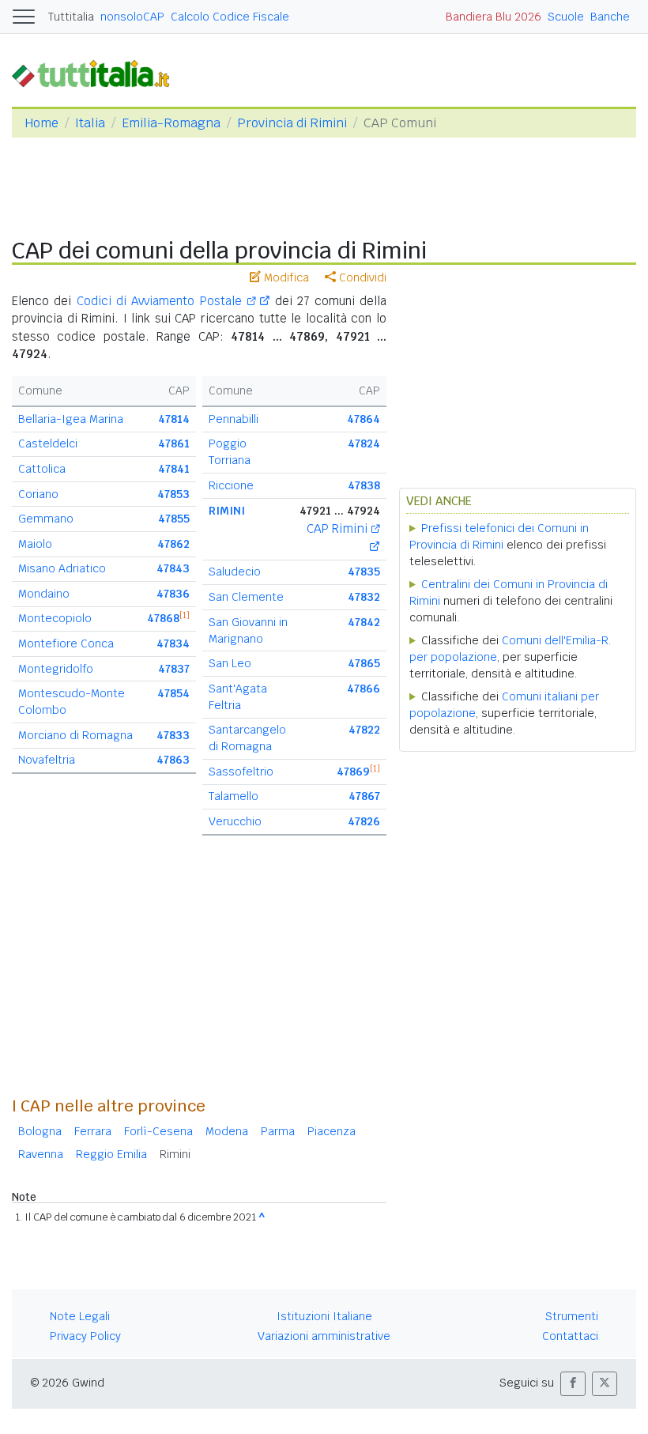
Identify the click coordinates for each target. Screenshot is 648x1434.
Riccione (231, 485)
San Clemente (246, 597)
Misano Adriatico (62, 568)
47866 (363, 688)
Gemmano (45, 518)
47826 (364, 821)
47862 (173, 544)
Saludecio (235, 571)
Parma (278, 1131)
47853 (173, 494)
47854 (173, 693)
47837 (174, 669)
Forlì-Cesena (158, 1131)
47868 (163, 618)
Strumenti (571, 1316)
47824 (364, 443)
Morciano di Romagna (75, 735)
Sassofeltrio (241, 771)
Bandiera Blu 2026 (493, 16)
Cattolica (42, 469)
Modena (226, 1131)
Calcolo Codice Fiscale (230, 16)
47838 (364, 485)
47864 (363, 419)
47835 (364, 571)
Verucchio (235, 821)
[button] (573, 1384)
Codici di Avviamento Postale (162, 300)
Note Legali (80, 1316)
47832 (364, 597)
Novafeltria (46, 760)
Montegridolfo (55, 669)
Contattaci (570, 1336)
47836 (173, 594)
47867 (364, 796)
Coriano (38, 494)
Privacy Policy (85, 1336)
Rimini (175, 1154)
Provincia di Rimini (292, 123)
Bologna (40, 1131)
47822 (364, 730)
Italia (90, 123)
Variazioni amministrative (324, 1336)
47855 (174, 518)
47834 (173, 643)
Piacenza (331, 1131)
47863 (173, 760)
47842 (364, 622)
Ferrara (92, 1131)
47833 (173, 735)
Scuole (566, 16)
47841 (174, 469)
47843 (173, 568)
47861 (174, 443)
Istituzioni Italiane (324, 1316)
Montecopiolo (55, 618)
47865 (364, 663)
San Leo (230, 663)
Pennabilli (233, 419)
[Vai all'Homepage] (97, 73)
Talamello (233, 796)
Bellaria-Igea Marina (70, 419)
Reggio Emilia (111, 1154)
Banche (610, 16)
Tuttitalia (71, 16)
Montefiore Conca (66, 643)
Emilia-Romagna (171, 123)
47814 (174, 419)
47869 (353, 771)
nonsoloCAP (132, 16)
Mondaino (44, 594)
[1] (184, 615)
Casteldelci (47, 443)
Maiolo (35, 544)
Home (41, 123)
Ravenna (40, 1154)
